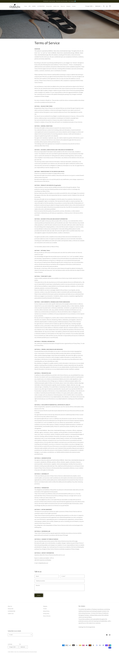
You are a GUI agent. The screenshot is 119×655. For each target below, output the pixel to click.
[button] (103, 6)
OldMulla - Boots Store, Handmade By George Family (20, 651)
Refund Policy (46, 611)
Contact (45, 608)
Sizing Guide (10, 608)
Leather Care (11, 613)
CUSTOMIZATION (11, 611)
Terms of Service (46, 616)
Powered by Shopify (33, 651)
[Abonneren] (31, 634)
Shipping (45, 606)
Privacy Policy (46, 613)
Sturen (38, 595)
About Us (10, 606)
